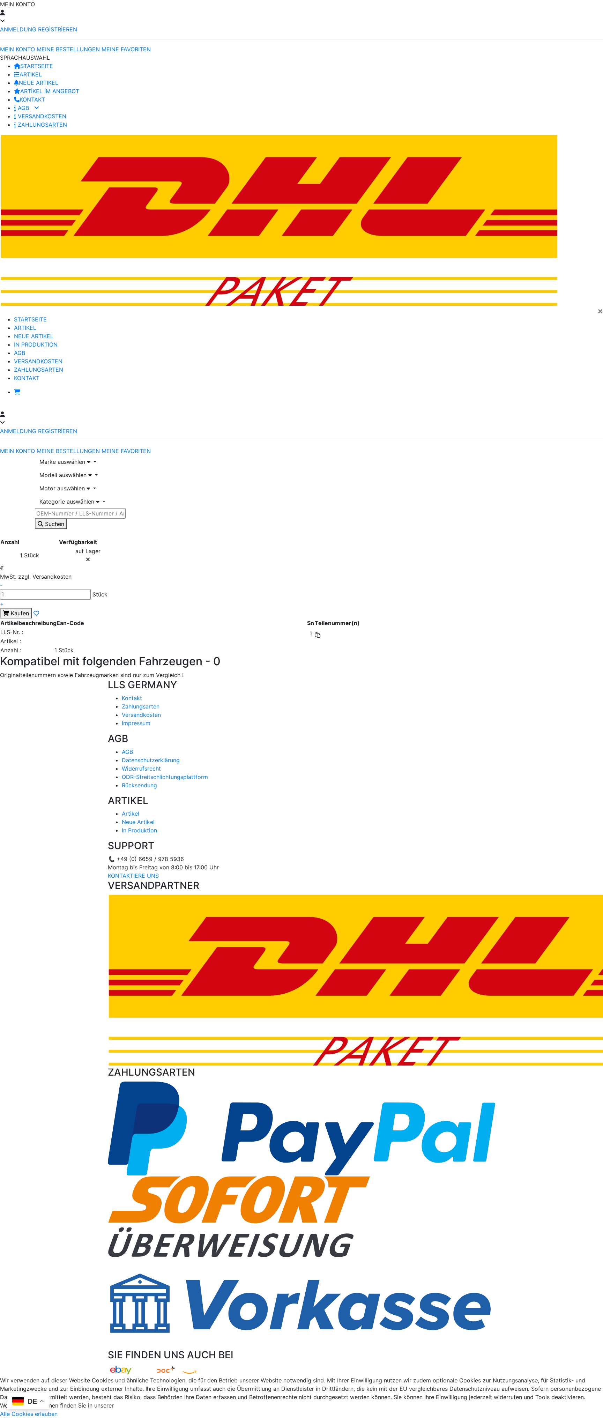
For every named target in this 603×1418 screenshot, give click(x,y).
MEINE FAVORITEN (126, 49)
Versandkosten (141, 714)
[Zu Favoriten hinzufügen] (36, 613)
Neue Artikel (138, 821)
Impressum (136, 723)
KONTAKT (32, 99)
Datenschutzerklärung (151, 760)
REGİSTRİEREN (57, 29)
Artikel (130, 813)
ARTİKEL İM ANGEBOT (49, 91)
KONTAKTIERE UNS (133, 875)
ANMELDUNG (18, 29)
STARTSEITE (36, 65)
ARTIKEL (31, 74)
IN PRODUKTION (36, 344)
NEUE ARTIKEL (38, 82)
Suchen (53, 523)
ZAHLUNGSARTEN (41, 124)
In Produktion (139, 830)
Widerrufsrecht (141, 768)
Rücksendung (139, 785)
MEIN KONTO (17, 49)
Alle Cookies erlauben (29, 1413)
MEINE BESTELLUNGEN (68, 49)
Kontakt (132, 698)
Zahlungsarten (140, 706)
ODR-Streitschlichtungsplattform (165, 776)
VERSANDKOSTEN (41, 116)
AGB (23, 107)
